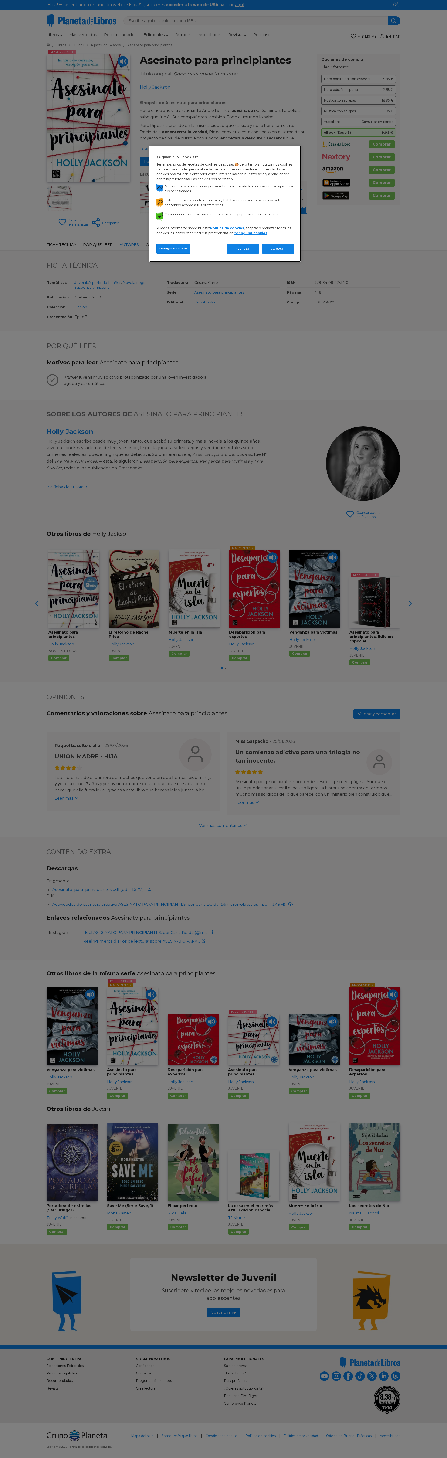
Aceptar (277, 248)
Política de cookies (227, 228)
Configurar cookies (173, 248)
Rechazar (243, 248)
